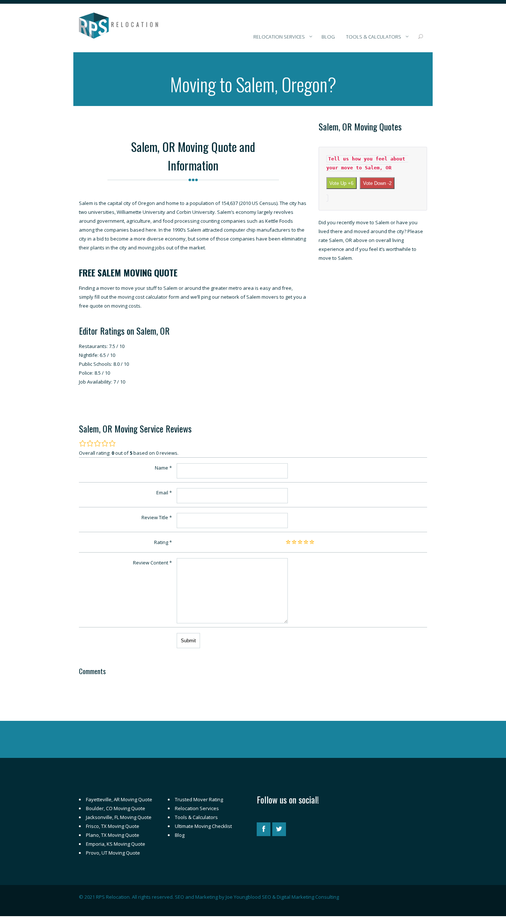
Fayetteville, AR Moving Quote (119, 799)
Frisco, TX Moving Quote (112, 826)
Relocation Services (197, 808)
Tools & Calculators (196, 817)
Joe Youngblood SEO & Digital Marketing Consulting (282, 897)
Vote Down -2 (377, 183)
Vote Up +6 (341, 183)
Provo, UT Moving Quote (113, 852)
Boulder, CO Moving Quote (115, 808)
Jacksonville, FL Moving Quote (119, 817)
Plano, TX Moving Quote (112, 835)
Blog (179, 835)
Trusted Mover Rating (199, 799)
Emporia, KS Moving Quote (115, 844)
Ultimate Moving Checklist (203, 826)
